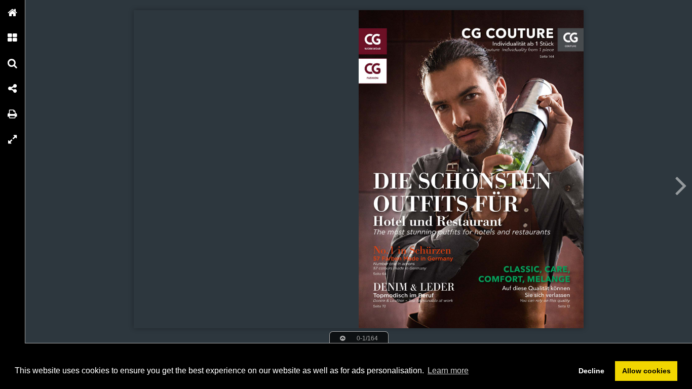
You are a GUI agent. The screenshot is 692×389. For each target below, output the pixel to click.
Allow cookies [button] (646, 371)
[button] (12, 12)
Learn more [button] (448, 370)
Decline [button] (591, 371)
